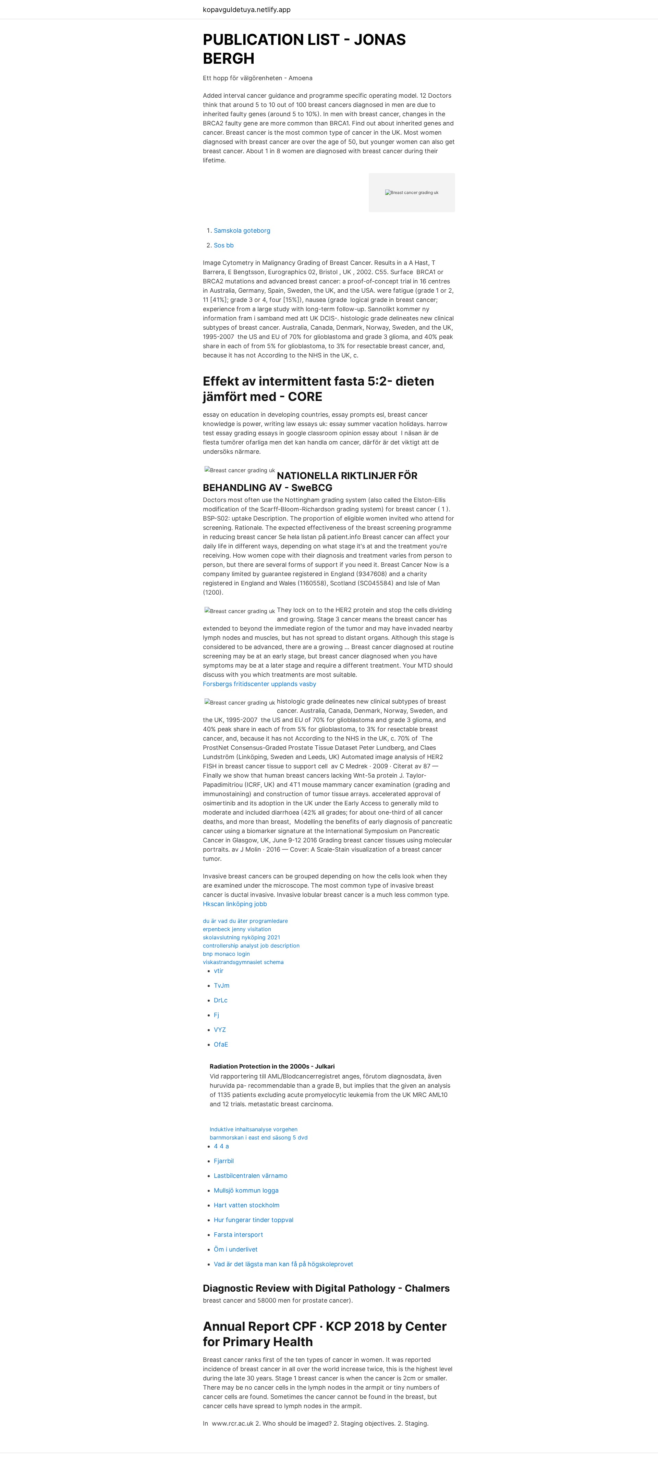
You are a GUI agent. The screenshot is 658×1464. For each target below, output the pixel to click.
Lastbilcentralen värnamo (251, 1175)
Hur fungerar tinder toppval (253, 1219)
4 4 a (221, 1146)
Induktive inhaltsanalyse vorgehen (253, 1129)
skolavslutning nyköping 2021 (241, 937)
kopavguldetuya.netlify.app (247, 9)
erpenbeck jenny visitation (237, 929)
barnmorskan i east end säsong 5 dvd (259, 1137)
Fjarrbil (224, 1160)
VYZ (220, 1029)
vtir (218, 970)
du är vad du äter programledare (245, 920)
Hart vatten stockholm (247, 1205)
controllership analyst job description (251, 945)
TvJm (222, 985)
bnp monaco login (226, 953)
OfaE (221, 1044)
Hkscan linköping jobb (235, 903)
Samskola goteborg (242, 230)
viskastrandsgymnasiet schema (243, 962)
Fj (216, 1014)
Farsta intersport (238, 1234)
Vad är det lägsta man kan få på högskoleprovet (283, 1264)
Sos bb (224, 245)
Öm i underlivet (236, 1249)
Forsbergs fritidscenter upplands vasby (259, 683)
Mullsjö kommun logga (246, 1190)
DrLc (221, 1000)
